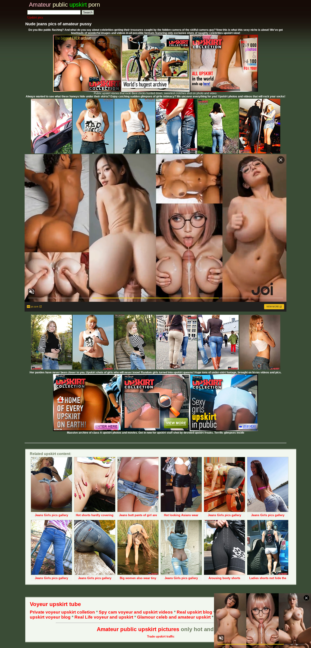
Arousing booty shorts (224, 578)
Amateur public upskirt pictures (138, 629)
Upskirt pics (35, 17)
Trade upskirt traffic (160, 636)
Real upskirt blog (194, 612)
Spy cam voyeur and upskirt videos (136, 612)
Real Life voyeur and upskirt (103, 617)
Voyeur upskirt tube (55, 604)
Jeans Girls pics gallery (51, 515)
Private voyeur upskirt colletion (62, 612)
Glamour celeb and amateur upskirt (174, 617)
